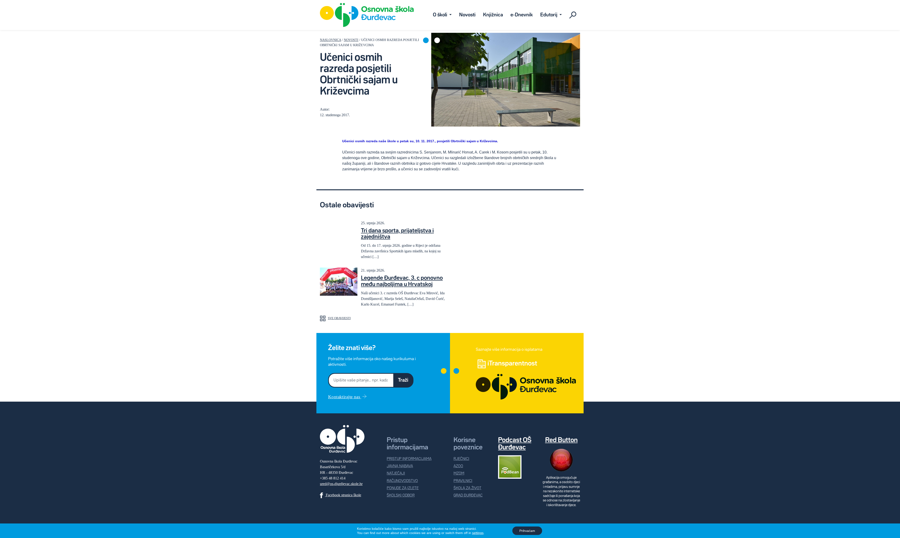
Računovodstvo (402, 481)
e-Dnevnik (521, 15)
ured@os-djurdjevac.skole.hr (341, 484)
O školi (440, 15)
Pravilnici (463, 481)
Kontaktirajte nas (344, 396)
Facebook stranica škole (343, 495)
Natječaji (396, 473)
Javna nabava (400, 466)
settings (478, 533)
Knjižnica (493, 15)
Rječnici (461, 459)
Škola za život (467, 488)
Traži (403, 380)
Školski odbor (401, 495)
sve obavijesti (339, 318)
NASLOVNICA (330, 40)
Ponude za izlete (403, 488)
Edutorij (549, 15)
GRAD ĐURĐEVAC (468, 495)
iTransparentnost (512, 364)
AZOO (458, 466)
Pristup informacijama (409, 459)
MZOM (459, 473)
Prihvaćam (527, 531)
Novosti (467, 15)
